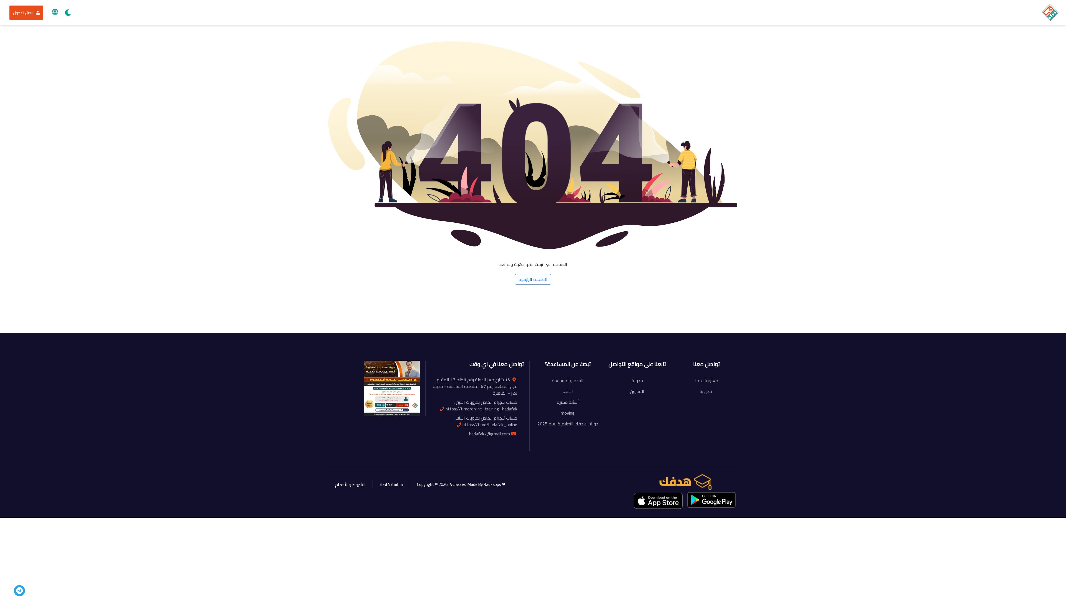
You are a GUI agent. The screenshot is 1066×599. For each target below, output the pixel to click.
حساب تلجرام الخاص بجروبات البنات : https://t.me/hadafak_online (485, 421)
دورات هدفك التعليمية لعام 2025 (567, 424)
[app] (658, 500)
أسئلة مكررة (568, 402)
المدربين (637, 391)
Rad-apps (493, 484)
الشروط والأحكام (350, 484)
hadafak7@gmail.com (489, 434)
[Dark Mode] (68, 12)
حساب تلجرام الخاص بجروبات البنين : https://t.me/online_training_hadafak (481, 405)
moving (568, 413)
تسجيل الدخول (24, 12)
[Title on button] (19, 590)
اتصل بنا (707, 391)
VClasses (457, 484)
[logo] (1050, 12)
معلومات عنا (706, 380)
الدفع (568, 391)
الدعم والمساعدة (568, 380)
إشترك (365, 325)
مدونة (637, 380)
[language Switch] (55, 12)
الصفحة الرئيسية (533, 279)
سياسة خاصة (391, 484)
